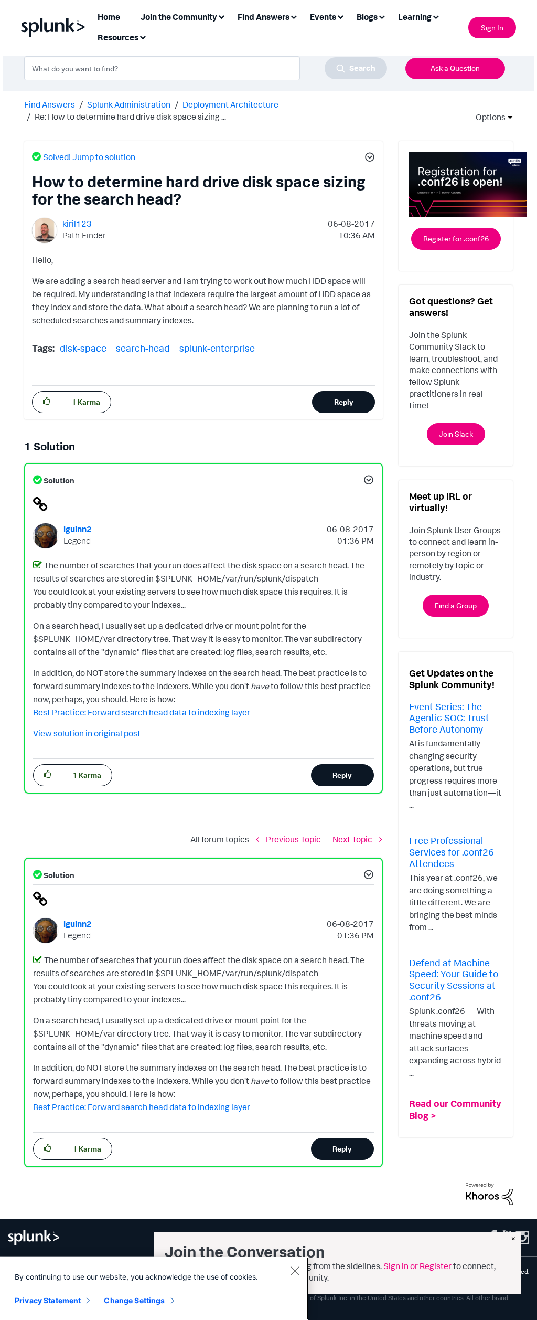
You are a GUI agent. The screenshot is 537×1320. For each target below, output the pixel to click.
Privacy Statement (48, 1300)
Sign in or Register (417, 1266)
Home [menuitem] (109, 17)
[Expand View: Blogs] (382, 16)
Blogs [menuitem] (367, 17)
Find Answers (49, 104)
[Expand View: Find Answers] (293, 16)
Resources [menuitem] (118, 37)
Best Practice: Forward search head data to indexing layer (141, 712)
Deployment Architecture (230, 104)
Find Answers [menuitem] (263, 17)
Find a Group (456, 605)
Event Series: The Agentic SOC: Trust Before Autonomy (449, 718)
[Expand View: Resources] (142, 36)
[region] (154, 1288)
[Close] (294, 1270)
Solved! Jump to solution (89, 157)
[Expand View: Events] (340, 16)
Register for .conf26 (456, 238)
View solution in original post (87, 733)
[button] (368, 158)
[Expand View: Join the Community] (221, 16)
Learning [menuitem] (415, 17)
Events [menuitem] (323, 17)
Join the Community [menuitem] (179, 17)
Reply (343, 401)
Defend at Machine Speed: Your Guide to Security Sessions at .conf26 (453, 979)
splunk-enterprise (217, 348)
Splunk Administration (128, 104)
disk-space (83, 348)
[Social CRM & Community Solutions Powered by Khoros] (489, 1193)
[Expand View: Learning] (436, 16)
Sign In (492, 27)
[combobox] (205, 68)
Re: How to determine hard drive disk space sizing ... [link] (130, 116)
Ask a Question (455, 68)
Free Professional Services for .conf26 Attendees (451, 852)
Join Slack (456, 433)
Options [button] (487, 117)
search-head (143, 348)
